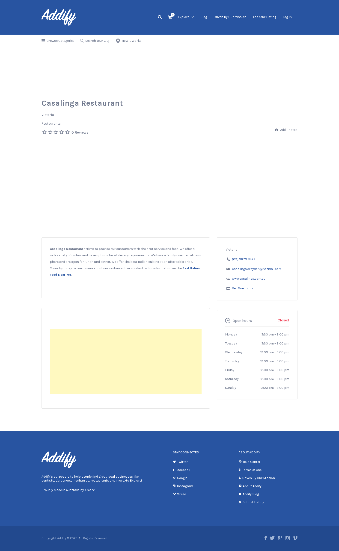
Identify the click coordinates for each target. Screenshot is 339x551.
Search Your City (97, 41)
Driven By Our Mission (230, 17)
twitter (272, 538)
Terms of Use (252, 470)
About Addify (252, 486)
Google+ (183, 478)
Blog (203, 17)
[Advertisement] (169, 203)
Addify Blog (251, 494)
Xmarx (90, 490)
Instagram (185, 486)
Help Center (251, 462)
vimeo (295, 538)
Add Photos (288, 130)
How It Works (132, 41)
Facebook (182, 470)
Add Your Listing (264, 17)
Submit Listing (253, 502)
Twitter (182, 462)
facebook (266, 538)
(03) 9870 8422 (243, 259)
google (280, 538)
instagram (287, 538)
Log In (287, 17)
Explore (183, 17)
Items (170, 17)
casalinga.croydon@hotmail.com (257, 269)
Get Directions (242, 288)
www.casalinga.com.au (248, 279)
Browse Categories (60, 41)
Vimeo (181, 494)
